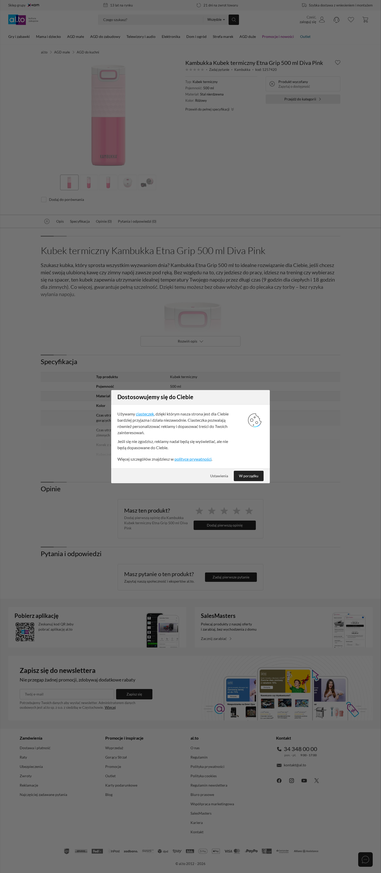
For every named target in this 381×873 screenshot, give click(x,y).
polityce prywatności (192, 458)
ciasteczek (145, 413)
